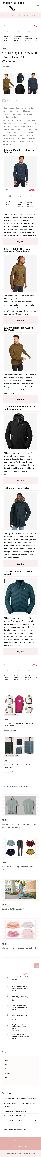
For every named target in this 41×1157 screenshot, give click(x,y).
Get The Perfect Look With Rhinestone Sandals (20, 1121)
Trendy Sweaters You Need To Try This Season (20, 1098)
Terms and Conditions (20, 1146)
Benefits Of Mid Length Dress (14, 909)
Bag (6, 1064)
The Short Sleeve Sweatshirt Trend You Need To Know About (19, 825)
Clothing (5, 49)
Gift (6, 1077)
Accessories (8, 1060)
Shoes (7, 1082)
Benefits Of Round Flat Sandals (14, 1116)
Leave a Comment (21, 101)
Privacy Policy (27, 1141)
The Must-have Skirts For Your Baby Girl (19, 948)
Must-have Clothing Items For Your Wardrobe (17, 868)
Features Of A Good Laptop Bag (15, 1111)
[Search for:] (18, 965)
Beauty (7, 1069)
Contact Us (12, 1141)
